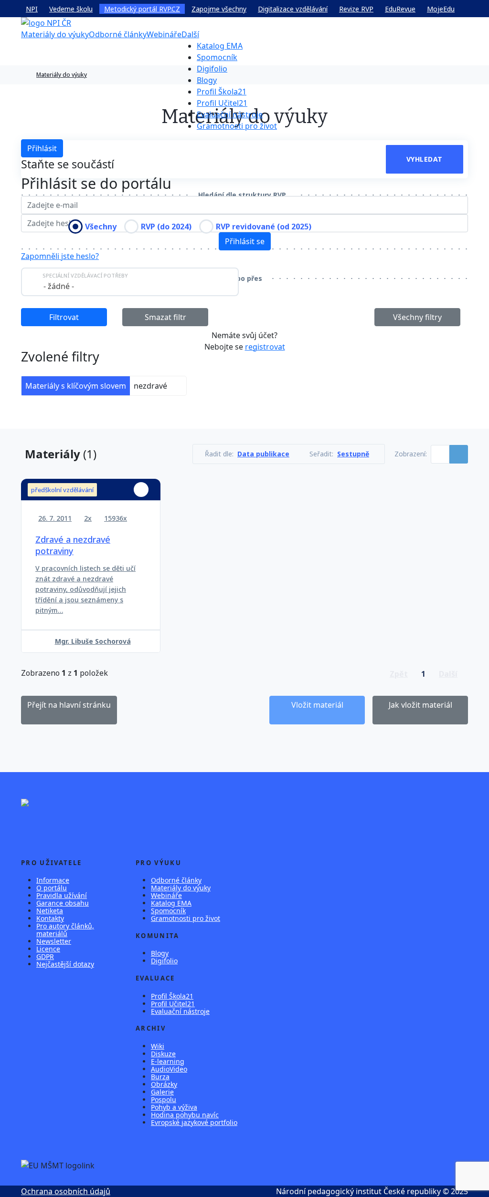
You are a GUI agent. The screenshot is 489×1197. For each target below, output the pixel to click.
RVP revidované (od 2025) (263, 226)
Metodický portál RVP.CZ (142, 8)
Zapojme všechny (218, 8)
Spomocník (217, 57)
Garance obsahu (62, 903)
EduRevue (400, 8)
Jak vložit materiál (420, 705)
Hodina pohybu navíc (185, 1114)
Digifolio (212, 68)
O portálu (51, 887)
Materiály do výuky (55, 34)
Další (190, 34)
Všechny (101, 226)
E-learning (167, 1061)
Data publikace (263, 454)
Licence (48, 948)
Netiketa (49, 910)
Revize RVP (356, 8)
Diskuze (163, 1053)
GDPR (45, 956)
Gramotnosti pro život (237, 126)
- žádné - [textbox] (58, 286)
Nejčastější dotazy (65, 964)
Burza (160, 1076)
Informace (52, 880)
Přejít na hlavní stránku (69, 705)
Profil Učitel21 (222, 103)
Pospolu (163, 1099)
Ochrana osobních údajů (65, 1191)
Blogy (207, 80)
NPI (32, 8)
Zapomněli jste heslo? (60, 256)
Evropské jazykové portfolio (194, 1122)
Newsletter (53, 941)
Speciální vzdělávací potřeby (85, 275)
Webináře (164, 34)
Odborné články (118, 34)
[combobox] (130, 282)
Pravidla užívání (61, 895)
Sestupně (353, 454)
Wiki (157, 1046)
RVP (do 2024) (166, 226)
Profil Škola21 (221, 91)
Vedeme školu (71, 8)
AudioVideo (169, 1068)
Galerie (162, 1091)
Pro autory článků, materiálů (65, 929)
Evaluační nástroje (230, 114)
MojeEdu (441, 8)
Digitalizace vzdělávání (293, 8)
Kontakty (50, 918)
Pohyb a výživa (174, 1107)
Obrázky (164, 1084)
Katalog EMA (220, 46)
